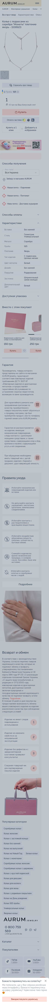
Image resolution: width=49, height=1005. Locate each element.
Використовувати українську (24, 999)
